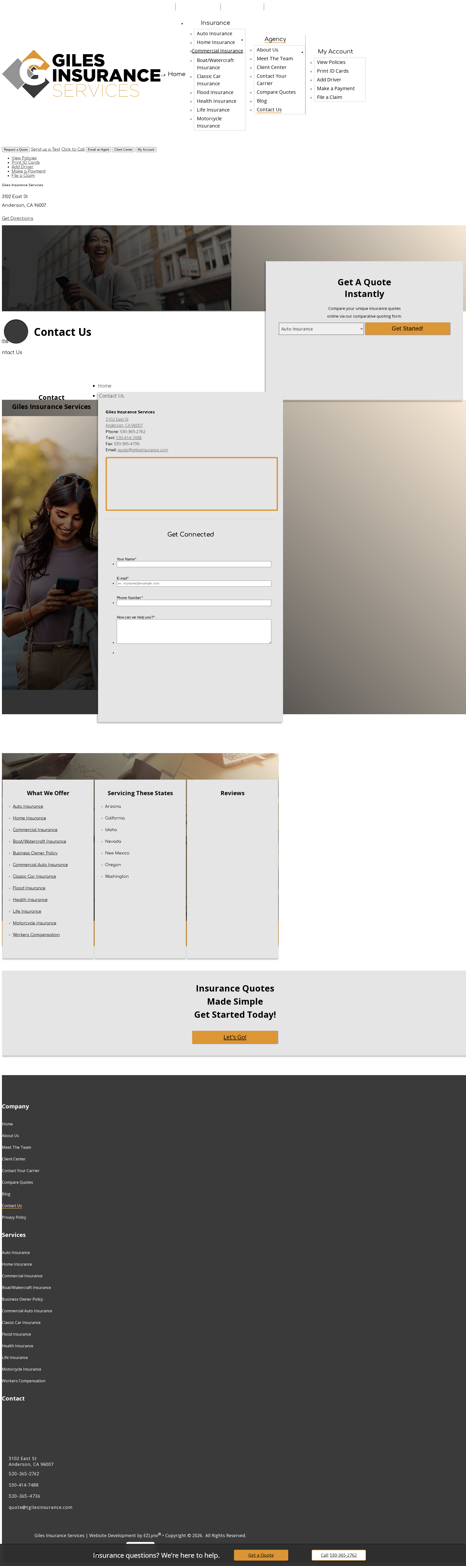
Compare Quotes (276, 92)
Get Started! (407, 328)
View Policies (331, 62)
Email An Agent (150, 6)
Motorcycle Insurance (209, 122)
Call (339, 1555)
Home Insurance (216, 42)
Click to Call (73, 149)
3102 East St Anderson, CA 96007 (31, 1461)
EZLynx (150, 1535)
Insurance (215, 23)
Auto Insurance (214, 33)
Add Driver (329, 79)
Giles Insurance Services (59, 1535)
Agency (275, 39)
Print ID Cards (333, 71)
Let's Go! (235, 1037)
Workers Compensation (36, 935)
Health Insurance (216, 101)
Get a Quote (261, 1555)
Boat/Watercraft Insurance (215, 64)
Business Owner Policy (35, 853)
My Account (335, 51)
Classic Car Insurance (209, 80)
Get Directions (17, 218)
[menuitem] (219, 33)
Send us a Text (45, 149)
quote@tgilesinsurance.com (143, 450)
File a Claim (329, 97)
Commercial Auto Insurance (40, 865)
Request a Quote (16, 149)
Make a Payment (336, 88)
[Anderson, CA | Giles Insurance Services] (81, 74)
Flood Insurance (215, 92)
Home (176, 74)
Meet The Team (275, 58)
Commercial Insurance (217, 50)
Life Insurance (213, 109)
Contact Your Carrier (272, 80)
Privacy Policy (14, 1217)
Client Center (272, 67)
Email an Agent (98, 149)
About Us (267, 49)
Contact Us (269, 109)
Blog (262, 100)
